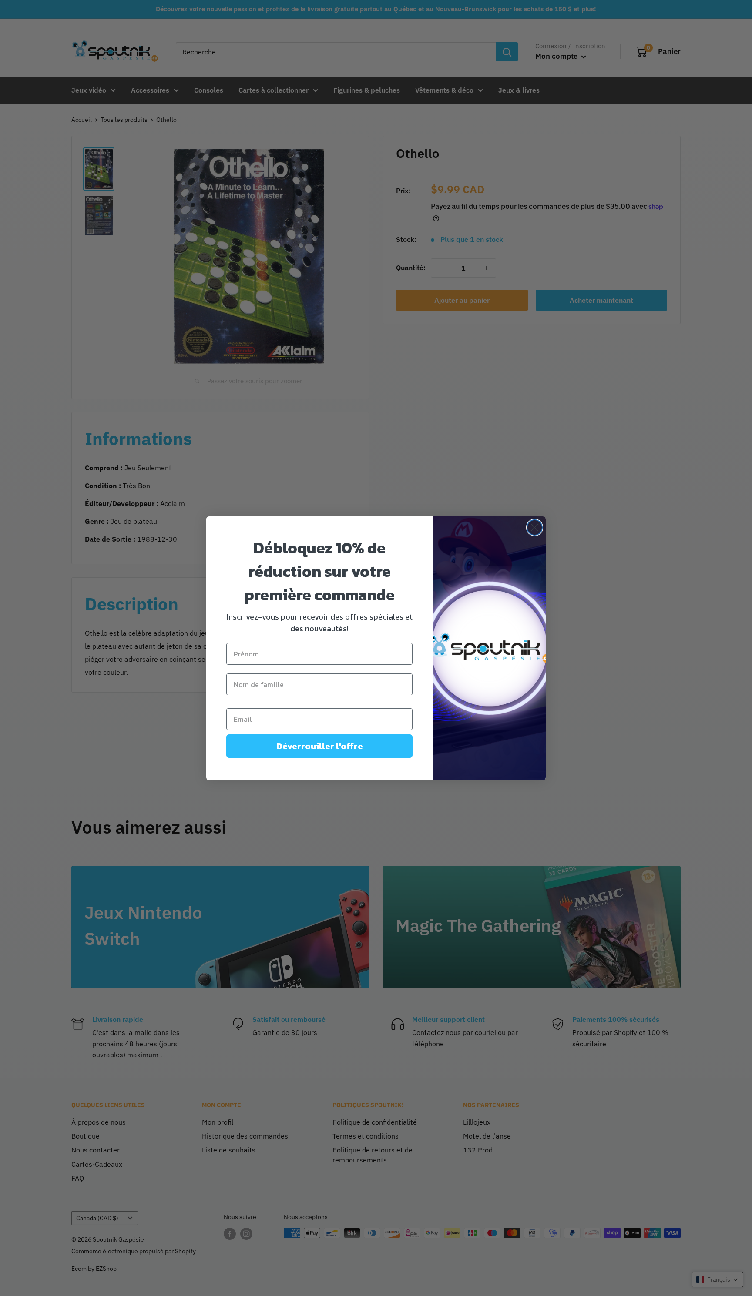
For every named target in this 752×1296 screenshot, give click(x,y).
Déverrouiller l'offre (319, 746)
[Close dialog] (534, 527)
